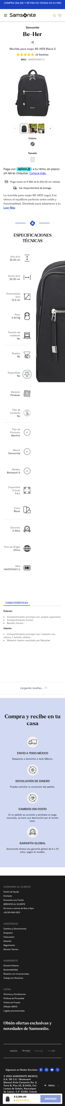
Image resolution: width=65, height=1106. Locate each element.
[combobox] (52, 1085)
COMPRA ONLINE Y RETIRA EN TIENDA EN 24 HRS (32, 2)
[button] (32, 55)
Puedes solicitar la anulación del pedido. (32, 786)
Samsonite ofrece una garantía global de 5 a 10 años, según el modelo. (32, 850)
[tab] (16, 603)
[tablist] (32, 603)
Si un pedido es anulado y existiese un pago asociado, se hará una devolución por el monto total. (32, 817)
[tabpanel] (32, 637)
